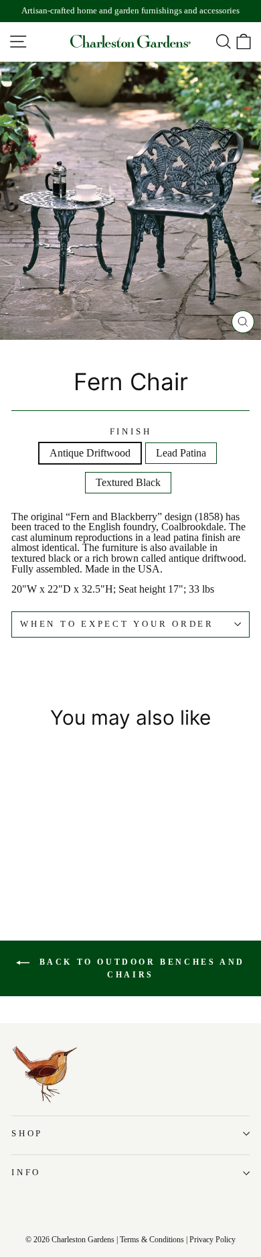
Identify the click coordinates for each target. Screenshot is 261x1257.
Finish (131, 432)
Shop (27, 1133)
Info (26, 1172)
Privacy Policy (212, 1239)
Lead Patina (181, 453)
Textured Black (128, 482)
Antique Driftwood (90, 453)
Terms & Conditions (152, 1239)
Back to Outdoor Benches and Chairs (140, 968)
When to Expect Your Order (117, 624)
